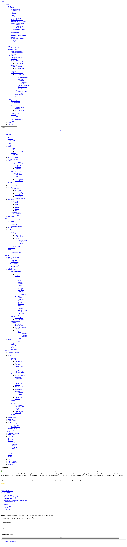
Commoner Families (20, 327)
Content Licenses (15, 416)
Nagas (13, 452)
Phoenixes (21, 304)
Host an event (15, 154)
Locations (17, 276)
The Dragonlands (16, 271)
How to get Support (16, 18)
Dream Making (12, 355)
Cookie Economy (16, 252)
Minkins (20, 311)
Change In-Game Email (17, 23)
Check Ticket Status (20, 63)
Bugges (20, 282)
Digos (9, 249)
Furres (19, 280)
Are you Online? (15, 215)
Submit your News (13, 157)
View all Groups (15, 188)
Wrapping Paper (12, 462)
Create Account (15, 9)
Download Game (12, 49)
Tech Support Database (17, 38)
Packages (10, 439)
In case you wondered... (14, 231)
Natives (17, 279)
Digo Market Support (13, 118)
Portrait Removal (15, 427)
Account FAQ (15, 13)
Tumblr (16, 206)
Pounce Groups (19, 195)
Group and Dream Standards (19, 107)
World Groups (18, 190)
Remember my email (7, 534)
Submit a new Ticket (20, 62)
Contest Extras (15, 150)
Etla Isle (6, 507)
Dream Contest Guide (20, 151)
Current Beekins (19, 181)
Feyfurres (20, 293)
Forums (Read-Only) (16, 66)
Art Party (13, 414)
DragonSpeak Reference (18, 398)
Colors (20, 394)
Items (16, 34)
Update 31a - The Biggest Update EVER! (15, 500)
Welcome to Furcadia (13, 45)
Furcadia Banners (16, 213)
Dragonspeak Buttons (20, 395)
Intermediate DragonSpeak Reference (18, 378)
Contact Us (11, 124)
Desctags (10, 456)
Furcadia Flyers (15, 212)
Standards (13, 105)
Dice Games (14, 244)
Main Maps (11, 221)
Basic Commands (23, 77)
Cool (19, 338)
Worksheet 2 (24, 335)
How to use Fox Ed (20, 405)
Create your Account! (10, 545)
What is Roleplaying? (13, 257)
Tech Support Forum (20, 68)
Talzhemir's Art (12, 419)
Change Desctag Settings (18, 27)
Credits (9, 122)
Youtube (17, 209)
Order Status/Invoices (17, 119)
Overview (17, 273)
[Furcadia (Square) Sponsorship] (7, 491)
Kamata (6, 511)
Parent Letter (14, 116)
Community (7, 143)
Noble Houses (18, 329)
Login (9, 6)
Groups (10, 187)
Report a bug (14, 40)
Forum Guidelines (16, 113)
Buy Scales (11, 436)
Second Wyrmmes (19, 319)
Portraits (10, 455)
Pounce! (10, 227)
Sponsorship (11, 216)
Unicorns (20, 308)
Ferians (20, 285)
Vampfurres (21, 290)
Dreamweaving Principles (15, 357)
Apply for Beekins (16, 165)
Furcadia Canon (12, 269)
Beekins (10, 160)
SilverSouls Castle (9, 504)
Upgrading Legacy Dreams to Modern (20, 371)
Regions (13, 400)
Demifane (20, 291)
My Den (6, 4)
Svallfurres (21, 307)
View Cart (10, 459)
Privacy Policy (15, 104)
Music (9, 422)
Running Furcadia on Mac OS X (17, 53)
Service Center (12, 17)
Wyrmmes (20, 283)
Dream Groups (19, 193)
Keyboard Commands (17, 73)
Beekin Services (15, 173)
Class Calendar (19, 179)
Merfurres (20, 302)
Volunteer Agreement (17, 164)
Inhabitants (14, 277)
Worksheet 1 (24, 333)
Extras (16, 330)
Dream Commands (20, 93)
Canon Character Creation (15, 321)
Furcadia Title (8, 495)
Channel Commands (23, 85)
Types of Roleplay (13, 263)
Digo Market (7, 431)
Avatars (10, 453)
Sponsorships (11, 438)
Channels (10, 223)
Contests (13, 153)
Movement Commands (21, 79)
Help (5, 43)
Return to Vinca (15, 31)
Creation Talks (12, 420)
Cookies (10, 251)
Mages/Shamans (19, 325)
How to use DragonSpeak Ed (19, 365)
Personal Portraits (12, 424)
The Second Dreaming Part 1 (22, 242)
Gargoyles (21, 313)
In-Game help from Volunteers (16, 58)
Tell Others (11, 199)
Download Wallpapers (14, 428)
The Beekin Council (16, 171)
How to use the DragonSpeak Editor (14, 497)
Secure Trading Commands (19, 95)
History (17, 274)
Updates (17, 238)
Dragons (13, 442)
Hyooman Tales (15, 347)
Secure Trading (15, 32)
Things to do (11, 229)
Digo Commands (19, 90)
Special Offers (11, 434)
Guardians (14, 112)
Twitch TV (18, 210)
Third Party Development (15, 430)
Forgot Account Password (15, 11)
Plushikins (10, 464)
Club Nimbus (7, 506)
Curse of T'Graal (15, 260)
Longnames (18, 324)
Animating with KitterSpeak (19, 412)
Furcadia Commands (9, 501)
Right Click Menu (16, 71)
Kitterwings (14, 447)
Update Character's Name (18, 29)
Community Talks (12, 184)
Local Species (18, 410)
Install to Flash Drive (16, 51)
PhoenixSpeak (18, 389)
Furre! (19, 332)
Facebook (17, 202)
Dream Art (10, 402)
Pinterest (17, 207)
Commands (11, 69)
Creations (6, 350)
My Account (11, 7)
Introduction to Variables (19, 387)
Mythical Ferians (22, 310)
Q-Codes (10, 182)
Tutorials (13, 403)
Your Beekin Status (20, 178)
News (9, 145)
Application (18, 167)
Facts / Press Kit (15, 48)
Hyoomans (21, 299)
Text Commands (22, 82)
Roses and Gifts (22, 91)
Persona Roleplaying (16, 265)
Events (9, 146)
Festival (13, 148)
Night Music (24, 287)
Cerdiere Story (15, 262)
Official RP (11, 258)
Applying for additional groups (19, 169)
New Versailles (8, 509)
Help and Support (12, 55)
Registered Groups (20, 198)
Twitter (16, 204)
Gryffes (20, 297)
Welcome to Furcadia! (14, 220)
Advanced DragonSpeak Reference (18, 383)
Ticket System (15, 60)
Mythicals (17, 296)
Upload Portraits (15, 24)
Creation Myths (19, 318)
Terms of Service (15, 101)
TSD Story (14, 344)
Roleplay (6, 255)
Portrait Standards (19, 110)
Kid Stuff (13, 115)
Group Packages (12, 185)
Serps (19, 305)
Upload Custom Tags (17, 26)
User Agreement (15, 102)
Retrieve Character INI (17, 20)
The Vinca (17, 234)
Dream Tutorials (15, 360)
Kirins (19, 301)
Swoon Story (14, 349)
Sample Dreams (12, 417)
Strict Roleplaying (16, 266)
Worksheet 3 (24, 336)
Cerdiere (23, 294)
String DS (17, 391)
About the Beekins (16, 162)
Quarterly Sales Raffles (14, 433)
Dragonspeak (14, 374)
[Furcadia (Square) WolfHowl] (7, 492)
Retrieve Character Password (19, 21)
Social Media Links (16, 201)
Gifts (9, 254)
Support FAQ (14, 65)
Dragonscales (11, 248)
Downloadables (15, 246)
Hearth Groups (19, 196)
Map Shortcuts (22, 84)
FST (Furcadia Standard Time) (19, 236)
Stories (9, 339)
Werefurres (21, 288)
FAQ (9, 46)
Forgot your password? (10, 541)
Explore (6, 218)
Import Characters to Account (19, 41)
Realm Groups (18, 192)
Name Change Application (18, 175)
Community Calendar (13, 156)
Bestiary (17, 315)
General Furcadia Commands (19, 75)
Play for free (63, 130)
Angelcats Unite (22, 240)
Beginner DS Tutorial (20, 375)
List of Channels (15, 224)
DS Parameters (19, 392)
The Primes (14, 316)
